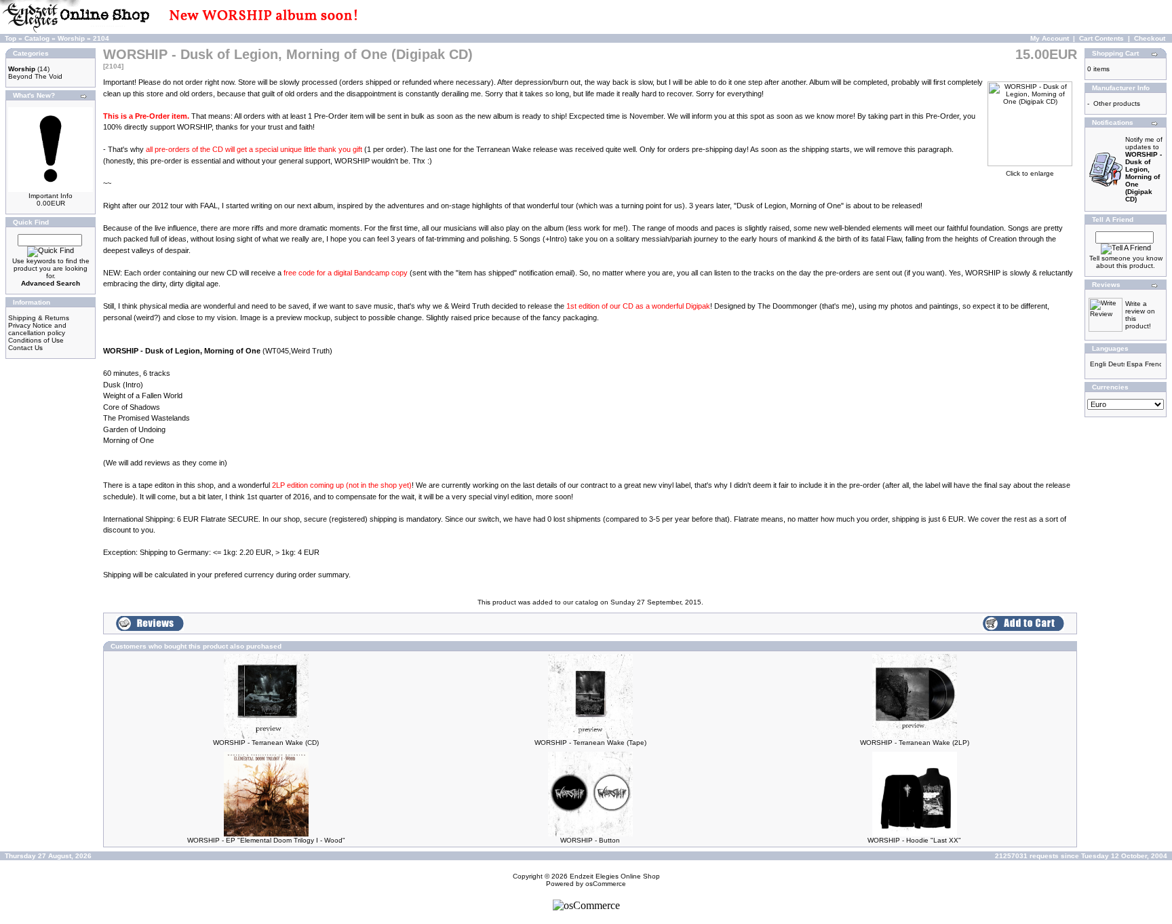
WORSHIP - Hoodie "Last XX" (914, 840)
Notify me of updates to (1144, 169)
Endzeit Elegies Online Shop (615, 876)
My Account (1049, 38)
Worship (71, 38)
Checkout (1149, 38)
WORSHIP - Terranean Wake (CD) (266, 742)
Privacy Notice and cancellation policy (37, 329)
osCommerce (605, 883)
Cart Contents (1101, 38)
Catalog (37, 38)
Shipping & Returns (38, 318)
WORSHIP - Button (590, 840)
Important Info (50, 195)
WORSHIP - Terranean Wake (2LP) (914, 742)
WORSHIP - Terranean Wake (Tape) (590, 742)
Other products (1116, 103)
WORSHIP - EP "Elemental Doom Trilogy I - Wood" (266, 840)
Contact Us (25, 347)
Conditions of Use (36, 340)
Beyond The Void (35, 76)
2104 (101, 38)
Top (10, 38)
